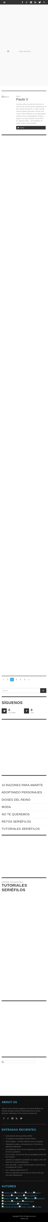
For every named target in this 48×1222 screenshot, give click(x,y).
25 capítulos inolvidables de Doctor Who (21, 1139)
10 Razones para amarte (22, 785)
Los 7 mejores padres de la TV (17, 1170)
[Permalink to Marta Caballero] (30, 1195)
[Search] (4, 2)
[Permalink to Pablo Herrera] (23, 1204)
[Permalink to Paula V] (37, 1193)
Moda (6, 807)
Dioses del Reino (16, 799)
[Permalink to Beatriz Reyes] (28, 1201)
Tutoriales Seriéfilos (21, 828)
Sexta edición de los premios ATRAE (19, 1136)
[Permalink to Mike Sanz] (29, 1198)
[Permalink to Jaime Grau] (20, 1193)
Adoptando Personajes (22, 792)
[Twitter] (39, 2)
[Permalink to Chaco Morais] (17, 1195)
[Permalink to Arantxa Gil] (40, 1198)
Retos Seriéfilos (16, 821)
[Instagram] (31, 2)
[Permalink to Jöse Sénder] (16, 1201)
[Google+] (27, 2)
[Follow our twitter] (4, 710)
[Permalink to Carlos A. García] (25, 1207)
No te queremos (16, 814)
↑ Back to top (24, 1218)
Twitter (22, 128)
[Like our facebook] (26, 710)
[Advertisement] (24, 29)
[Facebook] (22, 2)
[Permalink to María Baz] (6, 1201)
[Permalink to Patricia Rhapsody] (9, 1204)
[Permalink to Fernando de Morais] (10, 1207)
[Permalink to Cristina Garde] (8, 1193)
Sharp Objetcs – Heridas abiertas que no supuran (24, 1141)
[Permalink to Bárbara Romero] (9, 1198)
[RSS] (35, 2)
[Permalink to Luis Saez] (37, 1207)
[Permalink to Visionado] (6, 1195)
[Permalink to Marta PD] (20, 1198)
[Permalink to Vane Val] (29, 1193)
